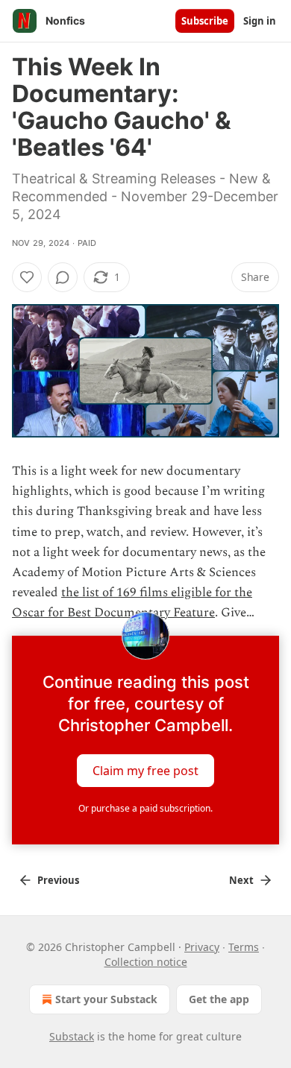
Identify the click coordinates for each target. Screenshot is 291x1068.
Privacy (201, 947)
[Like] (27, 277)
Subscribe (204, 21)
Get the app (219, 999)
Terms (243, 947)
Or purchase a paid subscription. (145, 808)
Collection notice (145, 962)
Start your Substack (106, 999)
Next (241, 880)
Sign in (259, 21)
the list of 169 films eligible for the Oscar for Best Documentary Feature (132, 602)
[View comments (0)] (63, 277)
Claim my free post (145, 770)
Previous (58, 880)
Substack (71, 1036)
